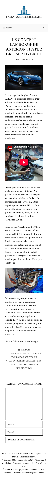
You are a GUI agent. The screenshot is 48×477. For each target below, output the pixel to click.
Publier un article (37, 469)
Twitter (17, 473)
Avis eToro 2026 (9, 460)
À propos (7, 469)
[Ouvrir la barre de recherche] (44, 28)
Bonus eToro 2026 (25, 460)
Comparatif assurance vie (23, 463)
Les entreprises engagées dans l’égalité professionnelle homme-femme (26, 364)
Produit (25, 350)
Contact (41, 473)
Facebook (8, 473)
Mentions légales (29, 473)
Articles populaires (20, 469)
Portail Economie (21, 453)
